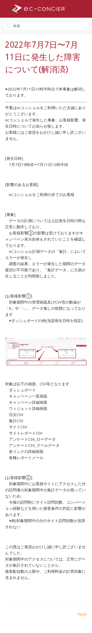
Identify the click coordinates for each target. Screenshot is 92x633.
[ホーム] (38, 9)
